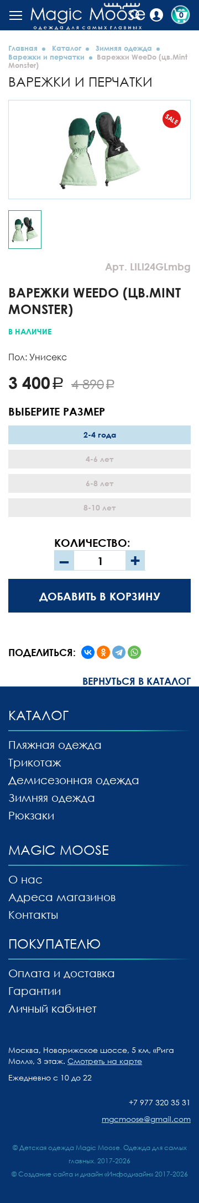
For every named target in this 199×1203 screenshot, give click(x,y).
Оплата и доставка (61, 973)
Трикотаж (34, 762)
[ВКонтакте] (88, 652)
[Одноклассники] (103, 652)
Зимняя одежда (124, 48)
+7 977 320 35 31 (160, 1102)
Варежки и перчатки (46, 56)
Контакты (33, 914)
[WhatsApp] (134, 652)
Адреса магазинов (62, 896)
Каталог (66, 48)
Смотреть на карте (104, 1061)
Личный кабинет (52, 1008)
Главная (23, 48)
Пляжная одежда (55, 744)
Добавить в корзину (99, 596)
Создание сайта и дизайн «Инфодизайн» (85, 1174)
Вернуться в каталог (136, 681)
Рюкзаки (31, 815)
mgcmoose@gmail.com (146, 1119)
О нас (25, 879)
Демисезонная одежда (73, 779)
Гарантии (34, 990)
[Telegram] (118, 652)
